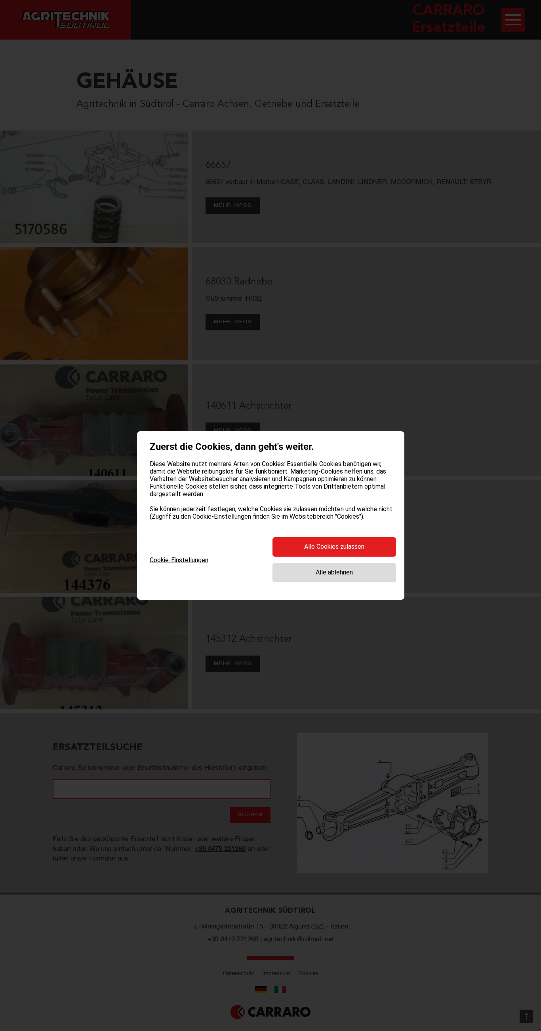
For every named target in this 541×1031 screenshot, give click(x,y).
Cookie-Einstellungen (179, 560)
